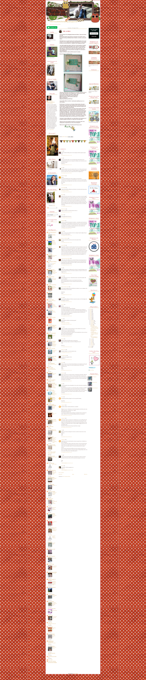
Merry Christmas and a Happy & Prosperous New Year (52, 369)
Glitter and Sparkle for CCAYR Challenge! (94, 337)
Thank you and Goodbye (52, 300)
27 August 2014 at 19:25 (66, 301)
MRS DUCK (63, 175)
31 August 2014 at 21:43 (66, 452)
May (91, 340)
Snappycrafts (50, 520)
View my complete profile (50, 129)
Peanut (62, 465)
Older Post (85, 474)
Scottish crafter (50, 615)
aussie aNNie (63, 187)
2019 (91, 314)
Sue (61, 267)
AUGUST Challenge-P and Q (54, 287)
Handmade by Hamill (51, 383)
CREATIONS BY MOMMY (52, 662)
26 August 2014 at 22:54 (66, 164)
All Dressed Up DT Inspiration (54, 508)
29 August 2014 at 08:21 (66, 427)
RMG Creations (50, 367)
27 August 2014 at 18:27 (66, 294)
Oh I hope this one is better (52, 656)
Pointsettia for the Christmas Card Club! (94, 332)
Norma (62, 362)
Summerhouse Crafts (51, 456)
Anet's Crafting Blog (51, 240)
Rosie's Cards (50, 659)
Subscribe (94, 36)
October (92, 322)
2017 (91, 316)
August (92, 324)
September (92, 323)
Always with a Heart (51, 269)
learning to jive (50, 412)
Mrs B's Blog (50, 254)
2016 (91, 317)
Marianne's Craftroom (51, 379)
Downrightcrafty (50, 426)
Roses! (92, 335)
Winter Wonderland (51, 363)
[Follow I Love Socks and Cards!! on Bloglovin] (92, 368)
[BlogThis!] (69, 136)
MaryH (62, 194)
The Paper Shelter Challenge (54, 537)
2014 (91, 319)
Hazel (62, 297)
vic (61, 430)
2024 (91, 309)
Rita (62, 167)
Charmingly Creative (51, 397)
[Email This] (68, 136)
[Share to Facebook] (71, 136)
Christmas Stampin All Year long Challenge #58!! (54, 583)
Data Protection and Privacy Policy (55, 24)
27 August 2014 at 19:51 (66, 324)
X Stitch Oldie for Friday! (94, 328)
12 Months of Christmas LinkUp (54, 351)
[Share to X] (70, 136)
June (91, 339)
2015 (91, 318)
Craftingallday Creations (52, 419)
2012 (91, 347)
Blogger (54, 205)
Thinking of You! (93, 329)
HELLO (49, 654)
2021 (91, 312)
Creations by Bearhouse (52, 470)
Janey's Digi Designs (51, 646)
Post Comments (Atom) (66, 476)
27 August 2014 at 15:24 (66, 265)
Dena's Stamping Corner (52, 429)
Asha (64, 468)
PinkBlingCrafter (51, 436)
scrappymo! (63, 418)
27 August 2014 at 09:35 (66, 217)
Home (47, 24)
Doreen (62, 214)
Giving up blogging (51, 380)
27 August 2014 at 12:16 (66, 235)
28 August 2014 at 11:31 (66, 394)
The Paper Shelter (51, 299)
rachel (62, 231)
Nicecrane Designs (51, 601)
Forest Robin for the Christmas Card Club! (94, 327)
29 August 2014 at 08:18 (66, 415)
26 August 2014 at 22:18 (66, 155)
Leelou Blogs (76, 673)
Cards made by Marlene (52, 341)
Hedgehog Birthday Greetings (54, 399)
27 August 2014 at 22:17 (66, 352)
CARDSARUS (50, 292)
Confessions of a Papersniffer (50, 499)
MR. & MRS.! (93, 325)
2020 (91, 313)
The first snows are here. (53, 636)
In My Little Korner (51, 594)
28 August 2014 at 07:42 (66, 370)
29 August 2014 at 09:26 (66, 436)
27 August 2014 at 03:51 (66, 206)
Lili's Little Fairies (51, 390)
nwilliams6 (63, 220)
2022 (91, 311)
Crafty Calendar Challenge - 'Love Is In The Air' (54, 306)
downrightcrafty (63, 355)
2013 (91, 346)
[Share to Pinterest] (72, 136)
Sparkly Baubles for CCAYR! (94, 331)
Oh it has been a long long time (54, 617)
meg (62, 383)
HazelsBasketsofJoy (51, 477)
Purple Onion (54, 430)
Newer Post (60, 474)
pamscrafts (49, 247)
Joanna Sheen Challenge (52, 661)
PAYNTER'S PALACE (51, 653)
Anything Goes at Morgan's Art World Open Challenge (54, 344)
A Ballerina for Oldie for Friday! (94, 334)
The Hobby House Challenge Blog (51, 641)
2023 (91, 310)
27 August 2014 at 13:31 (66, 255)
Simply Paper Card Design (65, 322)
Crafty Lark (50, 622)
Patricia (62, 338)
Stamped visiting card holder (54, 515)
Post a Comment (61, 472)
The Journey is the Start (65, 190)
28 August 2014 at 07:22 (66, 359)
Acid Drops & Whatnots (52, 587)
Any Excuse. (54, 445)
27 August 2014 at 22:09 (66, 346)
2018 (91, 315)
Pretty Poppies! (94, 376)
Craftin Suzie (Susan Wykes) (65, 258)
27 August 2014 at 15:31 (66, 273)
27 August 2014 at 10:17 (66, 228)
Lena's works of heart (51, 513)
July (91, 338)
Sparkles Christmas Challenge (51, 277)
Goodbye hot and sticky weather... (54, 493)
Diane (62, 396)
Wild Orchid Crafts (51, 463)
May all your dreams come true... (54, 421)
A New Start (54, 573)
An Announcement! (54, 610)
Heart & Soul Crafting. (51, 444)
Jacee (62, 318)
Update (49, 427)
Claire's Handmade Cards (52, 527)
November (92, 321)
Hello (49, 657)
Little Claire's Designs (51, 491)
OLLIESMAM (50, 303)
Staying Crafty (50, 626)
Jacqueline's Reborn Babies (52, 572)
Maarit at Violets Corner (65, 286)
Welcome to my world (51, 549)
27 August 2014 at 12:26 (66, 242)
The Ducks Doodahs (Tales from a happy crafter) (52, 326)
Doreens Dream (50, 310)
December (92, 320)
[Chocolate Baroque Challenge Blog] (94, 143)
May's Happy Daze (51, 484)
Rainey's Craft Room (64, 238)
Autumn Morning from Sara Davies (54, 529)
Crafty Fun (49, 506)
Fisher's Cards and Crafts (52, 356)
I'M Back (53, 319)
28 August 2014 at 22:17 (66, 402)
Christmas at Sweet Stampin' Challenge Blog (52, 405)
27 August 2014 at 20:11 (66, 336)
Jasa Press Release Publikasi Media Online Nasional (54, 393)
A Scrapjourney (50, 372)
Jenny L (62, 304)
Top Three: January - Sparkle (54, 407)
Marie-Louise (63, 349)
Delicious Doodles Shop (51, 608)
